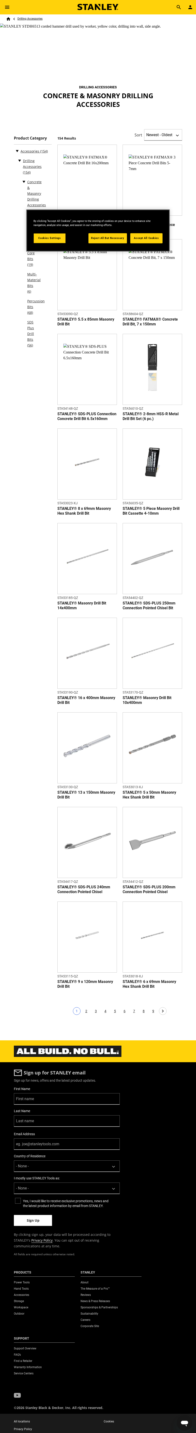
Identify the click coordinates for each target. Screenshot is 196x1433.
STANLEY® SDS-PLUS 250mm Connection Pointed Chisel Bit (149, 605)
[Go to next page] (163, 1011)
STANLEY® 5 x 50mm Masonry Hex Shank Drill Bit (149, 794)
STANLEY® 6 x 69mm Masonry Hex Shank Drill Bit (149, 984)
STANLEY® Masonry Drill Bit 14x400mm (81, 605)
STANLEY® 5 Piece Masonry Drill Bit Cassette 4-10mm (151, 511)
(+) (19, 160)
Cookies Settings (49, 238)
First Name (22, 1089)
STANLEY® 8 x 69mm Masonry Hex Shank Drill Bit (84, 511)
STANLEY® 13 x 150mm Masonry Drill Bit (86, 794)
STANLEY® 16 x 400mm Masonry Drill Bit (86, 700)
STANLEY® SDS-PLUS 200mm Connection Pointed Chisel (149, 889)
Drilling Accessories (30, 18)
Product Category (30, 138)
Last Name (22, 1111)
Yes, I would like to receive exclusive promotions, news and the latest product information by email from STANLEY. (66, 1203)
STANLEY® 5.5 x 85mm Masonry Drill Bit (85, 321)
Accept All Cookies (146, 238)
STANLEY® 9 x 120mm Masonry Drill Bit (85, 984)
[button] (17, 1395)
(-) (17, 150)
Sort (138, 135)
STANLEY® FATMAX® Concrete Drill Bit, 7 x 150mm (150, 321)
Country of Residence (29, 1156)
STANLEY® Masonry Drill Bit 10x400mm (147, 700)
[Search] (179, 7)
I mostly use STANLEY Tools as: (37, 1178)
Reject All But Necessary (107, 238)
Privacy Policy (42, 1240)
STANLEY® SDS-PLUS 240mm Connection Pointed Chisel (83, 889)
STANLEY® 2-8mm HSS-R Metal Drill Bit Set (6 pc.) (151, 416)
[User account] (190, 7)
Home (8, 19)
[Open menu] (7, 7)
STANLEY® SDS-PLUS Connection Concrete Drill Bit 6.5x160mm (86, 416)
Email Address (24, 1134)
